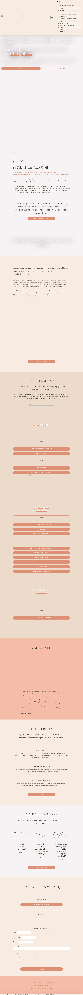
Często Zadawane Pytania (41, 904)
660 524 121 (41, 914)
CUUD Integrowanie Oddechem (41, 618)
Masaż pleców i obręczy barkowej (41, 472)
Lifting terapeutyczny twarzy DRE (41, 449)
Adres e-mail (17, 937)
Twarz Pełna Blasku (41, 529)
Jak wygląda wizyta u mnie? (41, 218)
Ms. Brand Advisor (37, 988)
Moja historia (41, 361)
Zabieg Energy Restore (41, 562)
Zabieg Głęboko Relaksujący (41, 571)
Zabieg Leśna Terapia (41, 557)
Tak (38, 994)
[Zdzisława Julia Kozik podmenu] (75, 5)
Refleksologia (41, 468)
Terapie (21, 68)
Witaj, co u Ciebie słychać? (22, 846)
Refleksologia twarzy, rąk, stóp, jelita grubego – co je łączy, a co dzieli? (61, 850)
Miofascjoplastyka (41, 453)
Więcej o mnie (62, 68)
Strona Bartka (52, 988)
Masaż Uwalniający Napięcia (41, 552)
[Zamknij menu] (57, 2)
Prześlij (41, 969)
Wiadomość (17, 946)
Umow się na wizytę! (41, 629)
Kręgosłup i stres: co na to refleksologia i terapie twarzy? (41, 849)
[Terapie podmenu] (65, 10)
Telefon (15, 942)
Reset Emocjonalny (41, 566)
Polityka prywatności (41, 985)
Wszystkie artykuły (41, 867)
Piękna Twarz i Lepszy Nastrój (41, 524)
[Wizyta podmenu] (65, 20)
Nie (42, 994)
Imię (15, 932)
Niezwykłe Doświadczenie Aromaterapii (41, 548)
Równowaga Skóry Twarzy (41, 533)
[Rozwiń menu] (52, 17)
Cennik (41, 794)
